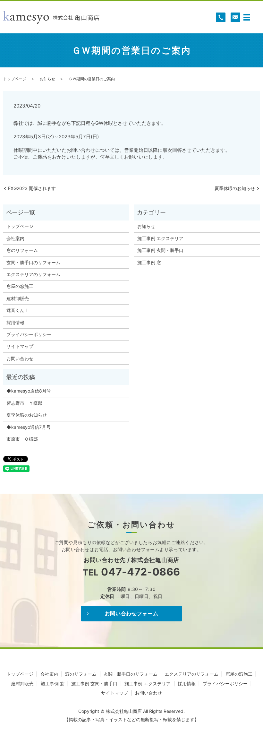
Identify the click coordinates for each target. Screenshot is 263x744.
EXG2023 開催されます (32, 188)
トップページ (14, 78)
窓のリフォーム (22, 250)
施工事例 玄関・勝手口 (160, 250)
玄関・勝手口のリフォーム (33, 262)
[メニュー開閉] (246, 17)
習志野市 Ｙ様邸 (24, 403)
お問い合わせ (19, 358)
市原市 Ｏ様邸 (22, 439)
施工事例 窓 (149, 262)
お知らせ (47, 78)
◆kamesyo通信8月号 (28, 391)
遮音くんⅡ (16, 310)
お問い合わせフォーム (131, 613)
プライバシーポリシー (28, 334)
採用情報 (15, 322)
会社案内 (15, 238)
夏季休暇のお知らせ (235, 188)
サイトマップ (19, 346)
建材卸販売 (17, 298)
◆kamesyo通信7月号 (28, 427)
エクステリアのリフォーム (33, 274)
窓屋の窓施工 (19, 286)
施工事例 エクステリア (160, 238)
